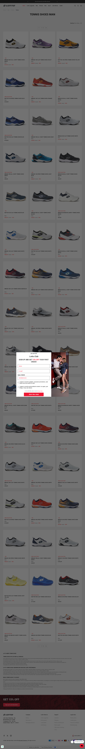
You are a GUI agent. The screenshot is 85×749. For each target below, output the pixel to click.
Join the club (34, 394)
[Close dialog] (67, 354)
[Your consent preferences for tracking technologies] (2, 746)
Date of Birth (21, 375)
